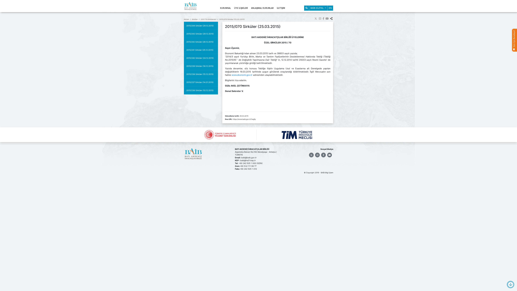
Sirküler (195, 19)
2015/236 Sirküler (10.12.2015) (200, 90)
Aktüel (186, 19)
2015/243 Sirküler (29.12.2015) (200, 34)
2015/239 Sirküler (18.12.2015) (200, 66)
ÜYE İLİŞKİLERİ (241, 8)
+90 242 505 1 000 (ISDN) (251, 163)
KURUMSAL (225, 8)
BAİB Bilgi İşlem (327, 173)
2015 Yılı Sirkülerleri (208, 19)
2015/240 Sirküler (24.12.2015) (200, 58)
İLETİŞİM (281, 8)
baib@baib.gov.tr (248, 157)
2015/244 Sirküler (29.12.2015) (200, 26)
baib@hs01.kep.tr (248, 160)
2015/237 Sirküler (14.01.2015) (200, 82)
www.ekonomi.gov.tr (242, 75)
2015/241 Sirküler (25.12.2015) (199, 50)
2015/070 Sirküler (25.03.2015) (232, 19)
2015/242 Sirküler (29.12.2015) (200, 42)
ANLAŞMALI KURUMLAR (262, 8)
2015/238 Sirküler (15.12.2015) (200, 74)
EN (330, 8)
